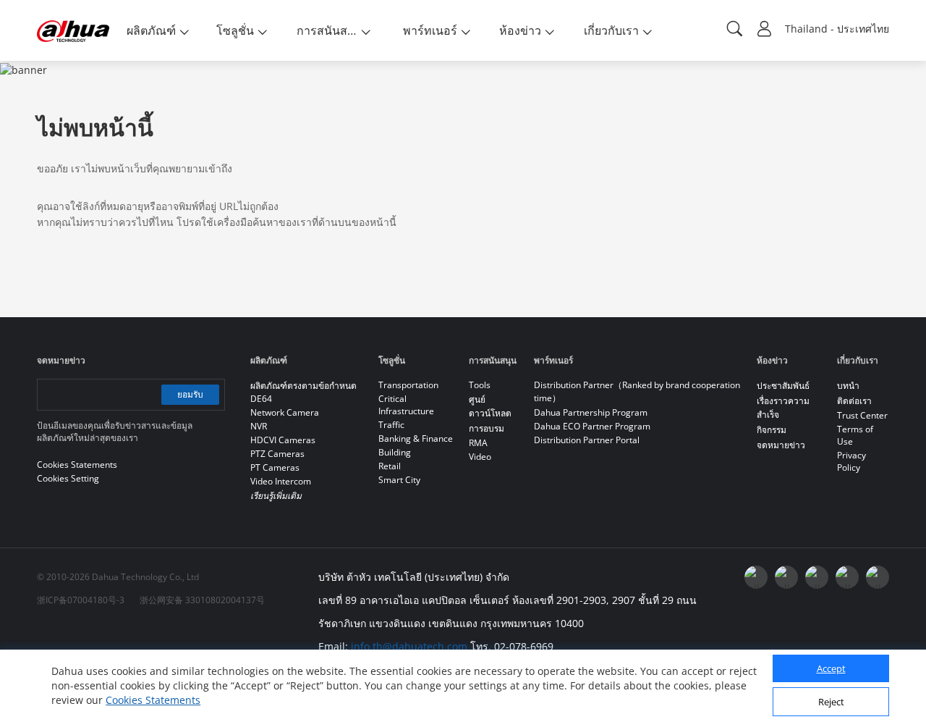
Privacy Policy (851, 461)
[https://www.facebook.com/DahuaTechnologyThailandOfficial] (756, 577)
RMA (478, 443)
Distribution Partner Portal (587, 440)
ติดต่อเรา (854, 401)
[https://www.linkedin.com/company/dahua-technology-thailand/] (816, 577)
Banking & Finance (415, 438)
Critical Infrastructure (406, 405)
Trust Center (862, 415)
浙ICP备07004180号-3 (80, 600)
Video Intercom (280, 481)
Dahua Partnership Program (590, 412)
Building (394, 452)
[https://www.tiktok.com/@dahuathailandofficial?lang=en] (877, 577)
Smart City (399, 480)
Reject (831, 702)
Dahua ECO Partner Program (592, 426)
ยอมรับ (190, 394)
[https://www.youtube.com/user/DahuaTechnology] (786, 577)
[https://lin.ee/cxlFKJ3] (847, 577)
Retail (389, 466)
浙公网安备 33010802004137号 (202, 600)
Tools (479, 385)
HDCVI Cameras (282, 440)
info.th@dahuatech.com (409, 646)
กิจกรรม (771, 430)
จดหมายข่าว (781, 445)
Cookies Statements (153, 700)
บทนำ (848, 385)
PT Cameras (275, 467)
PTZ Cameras (277, 454)
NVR (258, 426)
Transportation (408, 385)
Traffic (391, 425)
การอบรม (486, 428)
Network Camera (284, 412)
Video (480, 456)
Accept (831, 669)
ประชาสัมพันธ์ (783, 385)
